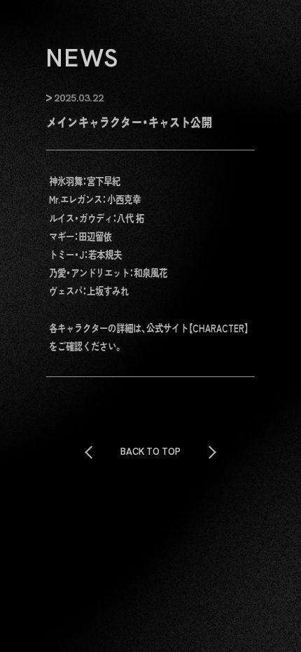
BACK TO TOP (150, 452)
